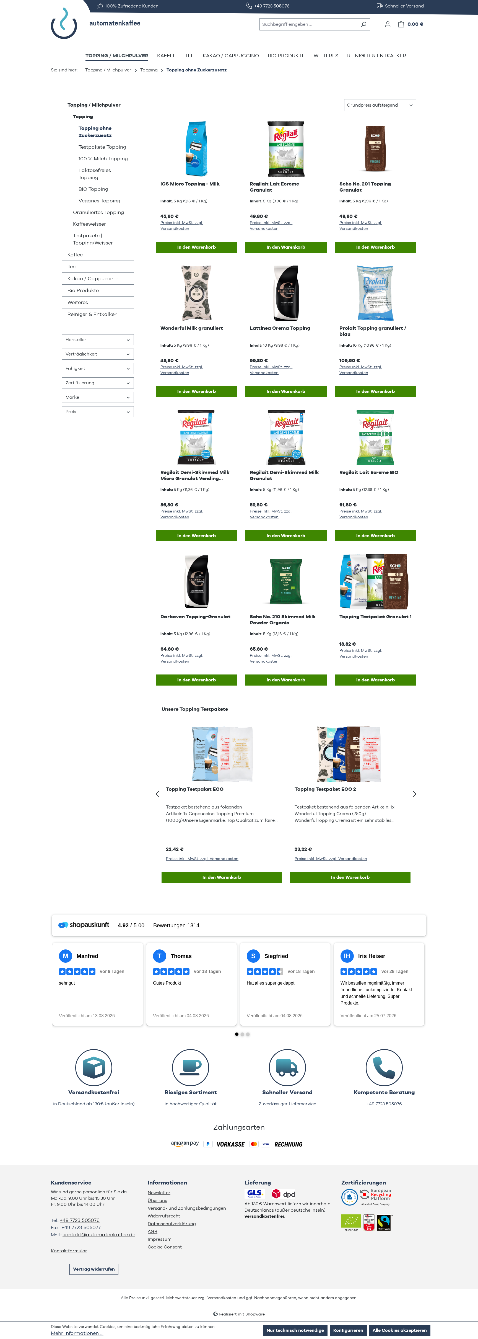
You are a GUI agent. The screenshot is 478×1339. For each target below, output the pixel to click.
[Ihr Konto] (387, 24)
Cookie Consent (165, 1247)
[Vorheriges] (157, 794)
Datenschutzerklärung (172, 1223)
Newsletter (159, 1192)
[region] (286, 794)
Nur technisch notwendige (295, 1330)
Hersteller (76, 339)
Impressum (160, 1239)
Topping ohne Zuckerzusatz (95, 131)
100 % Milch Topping (103, 158)
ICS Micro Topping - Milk (190, 184)
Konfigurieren (348, 1330)
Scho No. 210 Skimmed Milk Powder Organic (283, 619)
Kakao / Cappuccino (92, 278)
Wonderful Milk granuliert (191, 328)
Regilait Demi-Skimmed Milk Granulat (284, 475)
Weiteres (77, 302)
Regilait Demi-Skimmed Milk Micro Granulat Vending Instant (195, 475)
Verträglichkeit (81, 354)
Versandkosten (221, 1298)
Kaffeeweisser (89, 224)
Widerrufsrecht (164, 1216)
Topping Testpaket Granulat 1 (375, 616)
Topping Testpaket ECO (195, 789)
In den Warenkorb (196, 247)
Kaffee (75, 255)
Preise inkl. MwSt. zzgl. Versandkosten (181, 225)
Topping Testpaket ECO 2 (325, 789)
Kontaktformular (69, 1250)
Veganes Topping (99, 201)
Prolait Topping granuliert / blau (372, 331)
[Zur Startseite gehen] (92, 23)
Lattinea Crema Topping (280, 328)
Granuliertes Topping (98, 212)
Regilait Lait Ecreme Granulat (274, 187)
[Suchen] (363, 24)
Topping (83, 116)
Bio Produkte (83, 290)
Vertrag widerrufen (94, 1269)
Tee (71, 266)
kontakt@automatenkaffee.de (99, 1234)
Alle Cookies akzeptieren (400, 1330)
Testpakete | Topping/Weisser (93, 239)
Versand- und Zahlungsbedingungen (187, 1208)
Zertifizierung (80, 382)
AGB (152, 1231)
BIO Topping (93, 189)
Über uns (157, 1200)
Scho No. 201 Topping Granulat (365, 187)
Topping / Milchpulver (94, 105)
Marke (72, 397)
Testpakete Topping (102, 147)
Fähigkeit (75, 368)
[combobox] (308, 24)
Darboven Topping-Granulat (195, 616)
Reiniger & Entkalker (91, 314)
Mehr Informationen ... (77, 1333)
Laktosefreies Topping (95, 173)
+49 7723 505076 (80, 1220)
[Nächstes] (415, 794)
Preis (71, 411)
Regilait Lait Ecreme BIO (368, 472)
